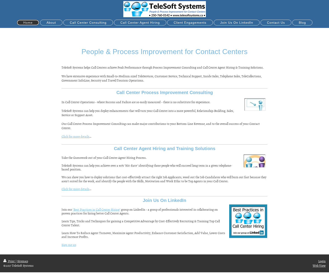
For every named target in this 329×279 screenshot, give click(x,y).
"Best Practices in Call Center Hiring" (96, 209)
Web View (319, 265)
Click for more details (75, 136)
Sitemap (22, 261)
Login (322, 261)
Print (11, 261)
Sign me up (69, 244)
